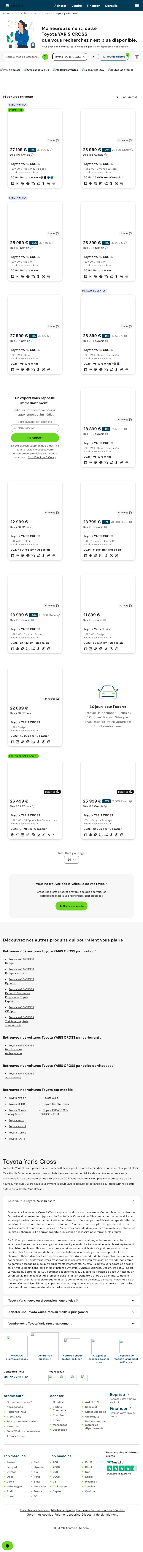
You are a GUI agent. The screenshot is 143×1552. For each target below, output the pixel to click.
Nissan (11, 1496)
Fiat (36, 1462)
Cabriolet (91, 1407)
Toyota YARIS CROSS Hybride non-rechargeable (19, 1049)
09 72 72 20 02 (16, 1377)
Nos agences (15, 1407)
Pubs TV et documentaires (23, 1431)
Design (107, 1267)
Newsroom (13, 1426)
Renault (12, 1462)
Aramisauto (10, 13)
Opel (10, 1476)
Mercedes (40, 1486)
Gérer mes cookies (40, 1515)
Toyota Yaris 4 (17, 1126)
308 (55, 1472)
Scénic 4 (90, 1486)
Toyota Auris (50, 1097)
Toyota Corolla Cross (56, 1104)
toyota (48, 13)
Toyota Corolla (18, 1132)
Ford (37, 1476)
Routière (58, 1415)
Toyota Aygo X (17, 1097)
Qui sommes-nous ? (19, 1402)
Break (56, 1420)
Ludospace (60, 1429)
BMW (37, 1481)
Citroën (11, 1472)
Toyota (38, 1491)
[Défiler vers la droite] (93, 57)
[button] (83, 56)
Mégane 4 (91, 1481)
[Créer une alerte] (7, 1545)
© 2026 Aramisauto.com (71, 1528)
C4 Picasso (60, 1486)
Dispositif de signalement (100, 1515)
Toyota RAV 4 (17, 1138)
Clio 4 (89, 1467)
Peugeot (12, 1467)
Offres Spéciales (95, 1411)
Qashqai (90, 1491)
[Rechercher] (45, 57)
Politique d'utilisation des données (100, 1510)
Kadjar (89, 1476)
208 (55, 1462)
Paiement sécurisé (67, 1515)
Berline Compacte (59, 1408)
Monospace (60, 1424)
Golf (87, 1472)
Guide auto (92, 1416)
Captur (57, 1491)
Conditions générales (35, 1510)
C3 (54, 1481)
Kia (36, 1472)
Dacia (10, 1481)
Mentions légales (63, 1510)
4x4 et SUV (92, 1402)
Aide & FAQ (14, 1416)
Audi (10, 1491)
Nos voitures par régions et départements (95, 1425)
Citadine (58, 1402)
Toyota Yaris (16, 1120)
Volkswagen (14, 1486)
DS (35, 1496)
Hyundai (39, 1467)
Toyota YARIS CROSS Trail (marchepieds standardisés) (19, 1021)
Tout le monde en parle (21, 1421)
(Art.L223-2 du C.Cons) (41, 457)
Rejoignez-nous (17, 1411)
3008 (56, 1476)
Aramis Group (16, 1436)
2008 (56, 1467)
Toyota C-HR (17, 1104)
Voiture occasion (30, 13)
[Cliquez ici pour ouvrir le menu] (137, 5)
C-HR (88, 1462)
